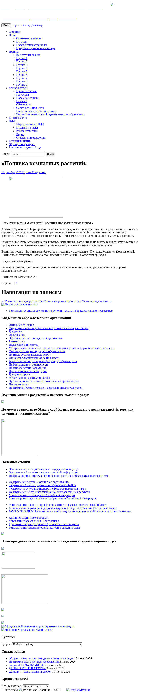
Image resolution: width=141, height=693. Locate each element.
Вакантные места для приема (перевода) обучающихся (43, 361)
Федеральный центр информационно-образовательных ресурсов (49, 491)
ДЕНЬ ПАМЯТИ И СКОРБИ (27, 668)
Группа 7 (21, 78)
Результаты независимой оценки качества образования (50, 114)
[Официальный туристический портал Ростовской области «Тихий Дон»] (2, 623)
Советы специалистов (30, 107)
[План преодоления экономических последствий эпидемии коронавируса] (2, 548)
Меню (6, 25)
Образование (17, 334)
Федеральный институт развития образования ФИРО (42, 485)
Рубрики (6, 644)
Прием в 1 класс (26, 91)
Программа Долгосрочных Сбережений (34, 661)
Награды (21, 41)
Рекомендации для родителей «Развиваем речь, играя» (37, 301)
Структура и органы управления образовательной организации (48, 328)
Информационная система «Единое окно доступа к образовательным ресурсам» (59, 475)
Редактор (40, 172)
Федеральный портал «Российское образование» (39, 482)
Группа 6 (21, 74)
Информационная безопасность (28, 364)
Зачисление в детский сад (25, 147)
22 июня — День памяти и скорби (30, 671)
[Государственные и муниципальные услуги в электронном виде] (2, 609)
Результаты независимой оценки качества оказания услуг (45, 527)
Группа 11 (28, 172)
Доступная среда (19, 374)
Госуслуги (22, 94)
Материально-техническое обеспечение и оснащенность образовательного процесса (61, 348)
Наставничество (19, 384)
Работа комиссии (26, 130)
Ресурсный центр (20, 140)
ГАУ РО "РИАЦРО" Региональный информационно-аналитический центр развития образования (70, 511)
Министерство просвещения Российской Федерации (42, 495)
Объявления (23, 104)
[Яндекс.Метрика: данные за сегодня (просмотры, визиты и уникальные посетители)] (78, 690)
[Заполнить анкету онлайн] (2, 402)
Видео (20, 134)
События (14, 31)
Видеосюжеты (18, 117)
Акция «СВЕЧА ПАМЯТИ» (26, 665)
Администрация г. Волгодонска (29, 517)
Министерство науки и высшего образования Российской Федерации (52, 498)
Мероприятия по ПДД (30, 124)
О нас (12, 35)
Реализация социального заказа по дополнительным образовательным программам (61, 310)
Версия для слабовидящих (21, 304)
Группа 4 (21, 68)
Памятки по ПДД (27, 127)
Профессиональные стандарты (28, 371)
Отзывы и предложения (31, 137)
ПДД (12, 121)
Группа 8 (21, 81)
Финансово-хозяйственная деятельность (34, 357)
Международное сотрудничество (29, 377)
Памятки (21, 101)
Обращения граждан (22, 144)
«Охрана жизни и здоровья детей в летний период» (41, 658)
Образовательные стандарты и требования (35, 338)
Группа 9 (21, 84)
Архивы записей (11, 685)
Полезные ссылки (27, 97)
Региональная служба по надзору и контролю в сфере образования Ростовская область (63, 508)
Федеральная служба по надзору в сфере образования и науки (47, 488)
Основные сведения (28, 38)
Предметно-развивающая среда (35, 48)
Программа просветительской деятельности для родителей (45, 387)
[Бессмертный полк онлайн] (2, 534)
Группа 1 (21, 58)
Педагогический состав (23, 344)
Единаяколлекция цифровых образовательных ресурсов (44, 524)
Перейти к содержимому (27, 25)
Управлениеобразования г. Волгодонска (34, 520)
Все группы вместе (28, 54)
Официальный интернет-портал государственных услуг (44, 469)
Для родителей (18, 87)
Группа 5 (21, 71)
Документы (16, 331)
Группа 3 (21, 64)
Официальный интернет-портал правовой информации (44, 472)
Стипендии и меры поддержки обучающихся (37, 351)
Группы (14, 51)
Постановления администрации (36, 111)
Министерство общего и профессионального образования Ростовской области (58, 504)
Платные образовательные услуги (30, 354)
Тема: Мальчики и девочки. (93, 301)
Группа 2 (21, 61)
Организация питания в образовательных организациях (44, 381)
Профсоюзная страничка (31, 44)
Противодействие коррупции (27, 367)
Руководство (17, 341)
